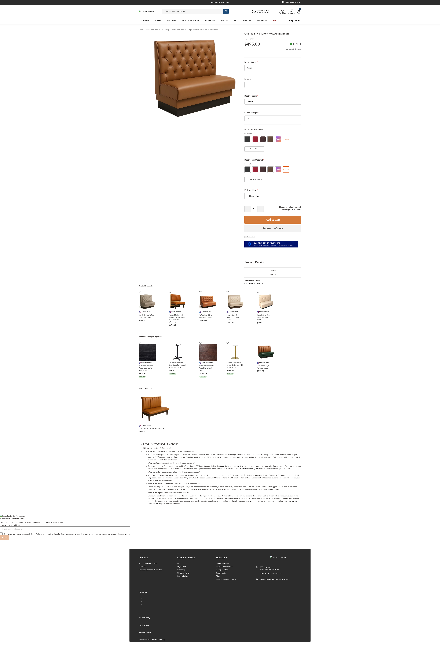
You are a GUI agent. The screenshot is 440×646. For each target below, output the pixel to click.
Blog (218, 576)
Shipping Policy (183, 573)
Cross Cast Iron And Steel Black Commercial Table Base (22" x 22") (177, 365)
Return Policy (182, 576)
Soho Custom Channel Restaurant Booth (153, 428)
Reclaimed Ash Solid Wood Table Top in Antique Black (146, 368)
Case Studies (221, 573)
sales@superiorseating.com (270, 573)
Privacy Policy (35, 534)
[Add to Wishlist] (140, 292)
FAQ (179, 563)
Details (273, 270)
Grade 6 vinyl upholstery (229, 466)
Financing (181, 570)
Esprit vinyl (234, 475)
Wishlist (282, 13)
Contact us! (166, 448)
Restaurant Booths (179, 30)
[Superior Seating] (148, 11)
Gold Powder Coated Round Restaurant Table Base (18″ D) (235, 365)
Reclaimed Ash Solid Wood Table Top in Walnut (206, 368)
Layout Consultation (224, 567)
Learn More (296, 210)
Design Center (222, 570)
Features (273, 275)
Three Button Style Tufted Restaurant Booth (263, 317)
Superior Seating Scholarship (150, 570)
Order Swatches (222, 563)
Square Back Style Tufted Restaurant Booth (233, 317)
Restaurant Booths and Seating (157, 30)
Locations (142, 567)
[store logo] (278, 558)
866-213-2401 (265, 567)
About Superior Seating (148, 563)
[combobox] (193, 11)
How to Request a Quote (249, 469)
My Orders (181, 567)
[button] (147, 32)
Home (141, 30)
